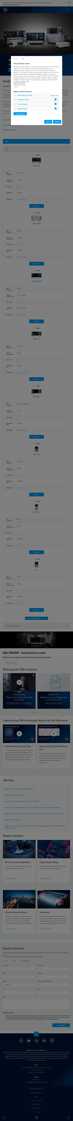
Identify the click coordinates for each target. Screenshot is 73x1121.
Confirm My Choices (20, 114)
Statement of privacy (20, 85)
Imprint (16, 87)
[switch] (56, 99)
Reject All (57, 121)
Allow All (48, 121)
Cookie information (19, 83)
